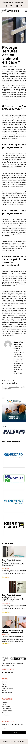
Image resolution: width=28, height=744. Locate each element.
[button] (26, 11)
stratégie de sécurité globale (10, 282)
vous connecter (13, 387)
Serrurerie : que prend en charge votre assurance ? (12, 631)
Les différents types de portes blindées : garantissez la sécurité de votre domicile (13, 563)
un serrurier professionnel (10, 331)
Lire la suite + (6, 577)
